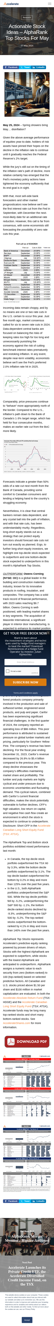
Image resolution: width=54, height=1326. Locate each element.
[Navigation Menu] (49, 3)
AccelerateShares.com (16, 1023)
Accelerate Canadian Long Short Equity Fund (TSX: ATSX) (26, 830)
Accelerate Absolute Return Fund (23, 997)
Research (27, 18)
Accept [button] (27, 1320)
